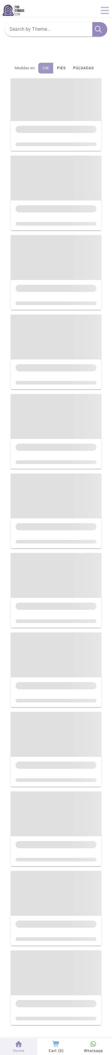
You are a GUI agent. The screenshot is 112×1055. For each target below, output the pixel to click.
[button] (98, 29)
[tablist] (56, 47)
